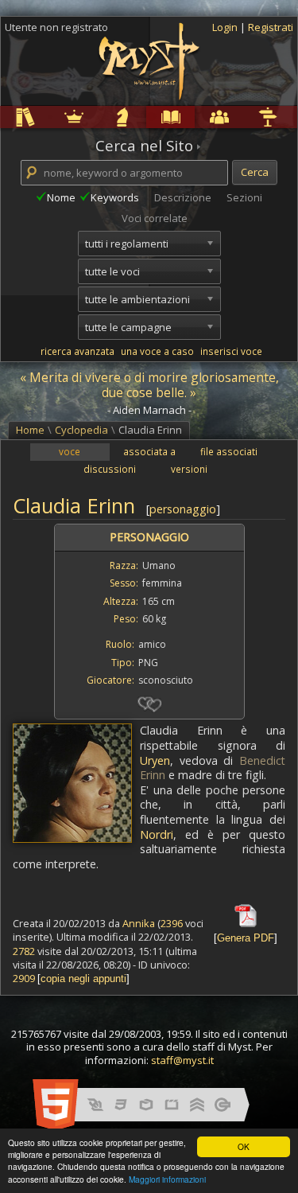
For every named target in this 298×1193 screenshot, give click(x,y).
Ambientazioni (52, 116)
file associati (228, 451)
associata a (149, 451)
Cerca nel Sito (144, 145)
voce (69, 451)
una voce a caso (157, 351)
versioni (189, 468)
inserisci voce (231, 351)
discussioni (109, 468)
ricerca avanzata (77, 351)
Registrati (270, 27)
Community (197, 116)
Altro (244, 116)
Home (30, 430)
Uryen (155, 760)
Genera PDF (245, 938)
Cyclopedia (149, 116)
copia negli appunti (83, 978)
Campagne (101, 116)
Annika (138, 923)
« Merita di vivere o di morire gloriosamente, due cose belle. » (149, 384)
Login (226, 27)
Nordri (156, 834)
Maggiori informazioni (167, 1179)
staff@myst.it (182, 1060)
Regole (3, 116)
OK (244, 1146)
